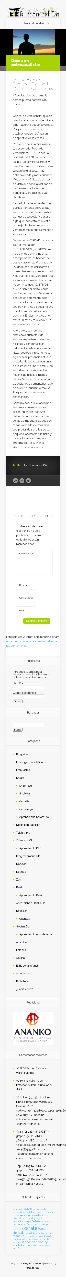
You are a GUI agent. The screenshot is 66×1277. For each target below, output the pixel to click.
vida (15, 1248)
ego (38, 1218)
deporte (26, 1218)
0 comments (41, 88)
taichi (29, 1245)
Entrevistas (23, 770)
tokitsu (48, 1245)
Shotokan (25, 793)
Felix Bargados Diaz (27, 81)
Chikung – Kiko (25, 840)
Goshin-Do (23, 926)
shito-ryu (43, 1242)
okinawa (46, 1236)
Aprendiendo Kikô (30, 848)
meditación (30, 1236)
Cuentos (24, 918)
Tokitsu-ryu (23, 832)
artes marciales (33, 1208)
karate (31, 1228)
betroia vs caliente (27, 1080)
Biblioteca (22, 981)
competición (21, 1215)
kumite (49, 1233)
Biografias (22, 754)
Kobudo (21, 871)
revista (42, 1239)
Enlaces (21, 950)
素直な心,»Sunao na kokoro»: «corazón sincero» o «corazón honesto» (34, 1119)
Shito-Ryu (25, 785)
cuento (35, 1215)
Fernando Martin (23, 1224)
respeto (35, 1239)
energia (27, 1221)
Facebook (22, 481)
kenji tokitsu (32, 1233)
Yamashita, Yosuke (31, 1183)
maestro (18, 1236)
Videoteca (22, 973)
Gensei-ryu (26, 809)
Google (15, 481)
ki (39, 1233)
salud (47, 1239)
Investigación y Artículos (31, 762)
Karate (20, 778)
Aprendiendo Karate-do (34, 817)
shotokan (19, 1245)
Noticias (21, 864)
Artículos (21, 942)
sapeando (28, 1242)
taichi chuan (38, 1245)
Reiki (19, 887)
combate (49, 1212)
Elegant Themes (33, 1263)
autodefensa (19, 1212)
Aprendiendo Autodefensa (35, 934)
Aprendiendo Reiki (30, 895)
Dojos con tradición (28, 824)
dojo (33, 1218)
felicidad (48, 1222)
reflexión (26, 1239)
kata (21, 1232)
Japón (18, 1228)
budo (30, 1212)
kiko (43, 1233)
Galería (20, 957)
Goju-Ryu (25, 801)
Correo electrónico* (25, 692)
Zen (18, 879)
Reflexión (22, 911)
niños (38, 1236)
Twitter (28, 481)
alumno (16, 1209)
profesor (17, 1239)
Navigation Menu (34, 23)
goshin (37, 1224)
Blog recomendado (28, 856)
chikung (39, 1212)
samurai (17, 1242)
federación (38, 1221)
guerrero (44, 1224)
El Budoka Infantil (27, 965)
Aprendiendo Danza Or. (30, 903)
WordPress (33, 1268)
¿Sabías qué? (24, 989)
